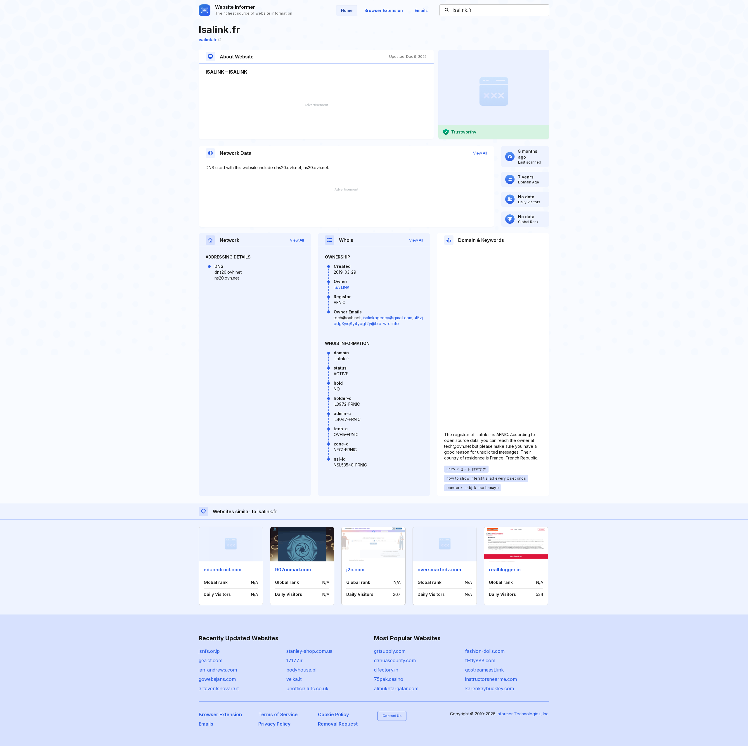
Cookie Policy (333, 714)
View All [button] (480, 153)
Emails (421, 10)
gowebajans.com (217, 679)
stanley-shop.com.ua (309, 651)
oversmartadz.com (439, 569)
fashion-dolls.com (485, 651)
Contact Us (391, 716)
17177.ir (294, 660)
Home (347, 10)
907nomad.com (293, 569)
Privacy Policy (274, 724)
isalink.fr (208, 39)
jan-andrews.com (218, 670)
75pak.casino (388, 679)
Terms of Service (278, 714)
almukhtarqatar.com (396, 688)
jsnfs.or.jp (209, 651)
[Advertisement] (316, 121)
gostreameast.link (484, 670)
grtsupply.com (390, 651)
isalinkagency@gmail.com (387, 317)
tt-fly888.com (480, 660)
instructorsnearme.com (491, 679)
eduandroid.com (222, 569)
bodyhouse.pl (301, 670)
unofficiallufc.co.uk (307, 688)
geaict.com (210, 660)
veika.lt (294, 679)
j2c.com (355, 569)
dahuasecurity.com (395, 660)
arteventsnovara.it (219, 688)
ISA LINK (341, 287)
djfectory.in (386, 670)
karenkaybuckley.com (489, 688)
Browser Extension (383, 10)
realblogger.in (505, 569)
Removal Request (338, 724)
